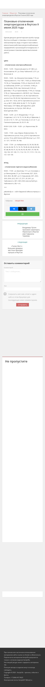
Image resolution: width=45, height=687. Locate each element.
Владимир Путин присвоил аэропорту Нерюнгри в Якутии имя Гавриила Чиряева (31, 232)
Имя (5, 286)
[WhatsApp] (22, 214)
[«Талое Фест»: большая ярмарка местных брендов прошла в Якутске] (32, 250)
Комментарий (8, 267)
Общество (19, 201)
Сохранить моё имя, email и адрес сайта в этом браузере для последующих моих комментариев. (22, 294)
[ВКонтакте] (14, 209)
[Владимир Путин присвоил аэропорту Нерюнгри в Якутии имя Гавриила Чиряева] (12, 231)
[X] (22, 209)
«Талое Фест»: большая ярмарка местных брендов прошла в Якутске (15, 249)
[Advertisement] (22, 332)
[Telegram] (31, 209)
